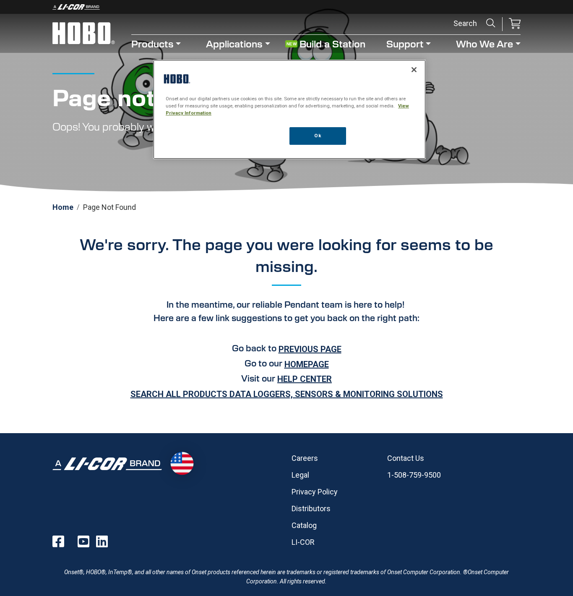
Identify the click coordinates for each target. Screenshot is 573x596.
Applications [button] (234, 43)
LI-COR (303, 542)
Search (490, 23)
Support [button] (405, 43)
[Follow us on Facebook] (58, 541)
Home (62, 207)
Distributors (311, 508)
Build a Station (332, 43)
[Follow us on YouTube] (83, 541)
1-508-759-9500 (414, 475)
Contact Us (405, 458)
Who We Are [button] (484, 43)
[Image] (286, 7)
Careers (305, 458)
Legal (300, 475)
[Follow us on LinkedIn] (102, 541)
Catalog (304, 525)
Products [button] (152, 43)
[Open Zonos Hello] (181, 463)
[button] (515, 24)
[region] (289, 109)
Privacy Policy (315, 491)
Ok (317, 136)
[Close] (414, 69)
